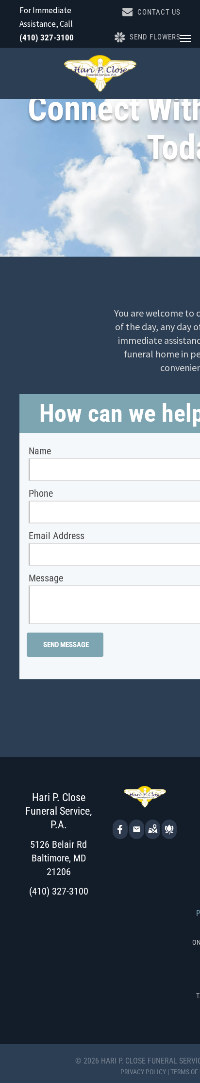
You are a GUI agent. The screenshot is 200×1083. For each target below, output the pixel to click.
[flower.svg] (169, 835)
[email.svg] (137, 832)
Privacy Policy (143, 1072)
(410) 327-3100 (46, 37)
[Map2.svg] (152, 835)
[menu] (185, 38)
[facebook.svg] (120, 835)
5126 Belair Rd (58, 844)
